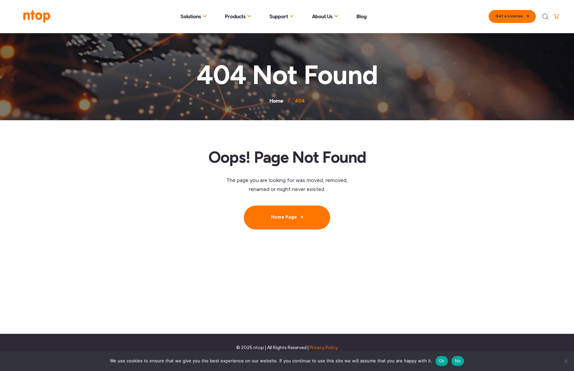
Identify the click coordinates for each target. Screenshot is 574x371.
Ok (442, 360)
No (458, 360)
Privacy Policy (324, 347)
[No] (565, 361)
